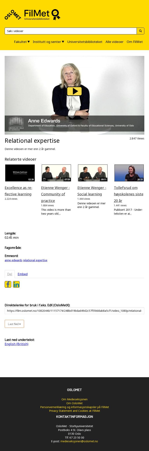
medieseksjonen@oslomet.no (79, 441)
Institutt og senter (47, 41)
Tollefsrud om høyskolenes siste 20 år (128, 194)
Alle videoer (115, 41)
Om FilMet (135, 41)
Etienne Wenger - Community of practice (55, 194)
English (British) (16, 344)
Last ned (13, 324)
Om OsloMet (74, 403)
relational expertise (35, 260)
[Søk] (140, 31)
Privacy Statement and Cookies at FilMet (74, 411)
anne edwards (13, 260)
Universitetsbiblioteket (84, 41)
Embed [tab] (23, 274)
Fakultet (20, 41)
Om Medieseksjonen (74, 399)
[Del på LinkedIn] (16, 284)
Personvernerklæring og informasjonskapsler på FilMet (74, 407)
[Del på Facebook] (8, 284)
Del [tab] (9, 274)
